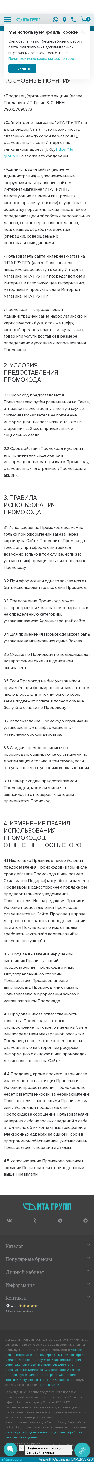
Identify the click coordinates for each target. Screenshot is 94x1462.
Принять (22, 68)
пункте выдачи (48, 1385)
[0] (83, 19)
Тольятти (11, 1380)
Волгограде (48, 1375)
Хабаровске (64, 1380)
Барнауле (44, 1365)
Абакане (73, 1370)
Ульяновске (43, 1380)
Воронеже (12, 1365)
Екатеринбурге (16, 1375)
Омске (33, 1375)
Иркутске (26, 1380)
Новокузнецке (16, 1370)
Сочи (62, 1375)
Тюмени (73, 1375)
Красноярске (61, 1360)
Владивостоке (62, 1365)
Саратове (29, 1365)
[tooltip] (9, 1220)
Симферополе (55, 1370)
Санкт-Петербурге (18, 1355)
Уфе (47, 1360)
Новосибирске (44, 1355)
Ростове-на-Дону (30, 1360)
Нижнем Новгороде (71, 1355)
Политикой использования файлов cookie (43, 59)
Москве (76, 1350)
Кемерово (35, 1370)
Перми (77, 1360)
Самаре (10, 1360)
